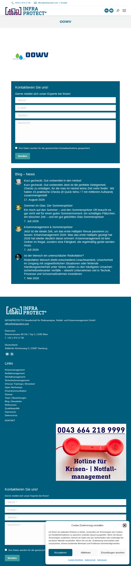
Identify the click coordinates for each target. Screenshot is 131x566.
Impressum (102, 560)
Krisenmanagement (15, 370)
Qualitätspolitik (12, 408)
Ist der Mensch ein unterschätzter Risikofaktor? (54, 255)
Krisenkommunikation (16, 391)
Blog (7, 401)
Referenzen (11, 405)
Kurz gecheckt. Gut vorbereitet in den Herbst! (52, 180)
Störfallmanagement (15, 377)
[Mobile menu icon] (124, 10)
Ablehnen (86, 552)
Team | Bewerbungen (15, 398)
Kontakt (64, 3)
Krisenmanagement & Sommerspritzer (48, 227)
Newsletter (16, 401)
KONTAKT (10, 420)
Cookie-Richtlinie (75, 560)
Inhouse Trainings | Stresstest (20, 384)
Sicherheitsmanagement (17, 380)
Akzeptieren (60, 552)
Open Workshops (13, 387)
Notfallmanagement (15, 373)
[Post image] (18, 182)
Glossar (9, 394)
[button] (124, 525)
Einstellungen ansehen (112, 552)
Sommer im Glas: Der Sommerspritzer (48, 205)
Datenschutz (90, 560)
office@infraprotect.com (48, 3)
